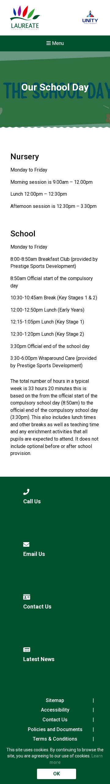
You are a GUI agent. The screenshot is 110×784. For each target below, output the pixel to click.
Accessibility (55, 710)
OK (56, 774)
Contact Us (55, 720)
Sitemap (55, 700)
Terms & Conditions (55, 739)
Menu (57, 43)
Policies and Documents (55, 729)
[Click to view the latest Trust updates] (90, 18)
